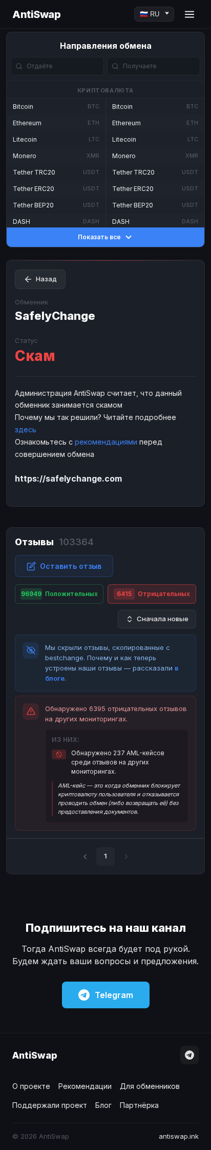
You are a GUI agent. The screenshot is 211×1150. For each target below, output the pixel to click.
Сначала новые (162, 619)
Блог (103, 1105)
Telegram (114, 995)
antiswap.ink (179, 1136)
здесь (25, 429)
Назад (46, 279)
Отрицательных (153, 594)
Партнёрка (139, 1105)
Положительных (59, 594)
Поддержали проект (49, 1105)
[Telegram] (189, 1055)
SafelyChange (55, 315)
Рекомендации (85, 1086)
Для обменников (150, 1086)
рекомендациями (106, 441)
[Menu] (189, 14)
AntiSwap (36, 14)
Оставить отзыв (70, 566)
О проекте (31, 1086)
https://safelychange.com (68, 478)
